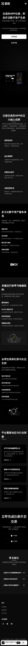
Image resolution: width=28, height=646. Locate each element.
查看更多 (6, 460)
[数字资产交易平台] (6, 3)
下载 (23, 642)
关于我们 (4, 607)
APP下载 (4, 613)
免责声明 (4, 610)
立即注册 (14, 36)
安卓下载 (14, 43)
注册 (18, 642)
